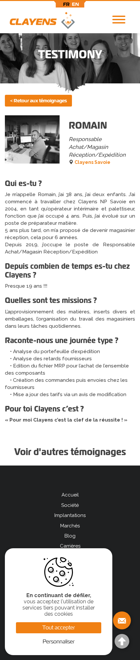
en (75, 4)
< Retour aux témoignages (38, 101)
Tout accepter (58, 627)
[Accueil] (37, 22)
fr (66, 4)
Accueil (70, 495)
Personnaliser (59, 641)
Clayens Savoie (92, 162)
